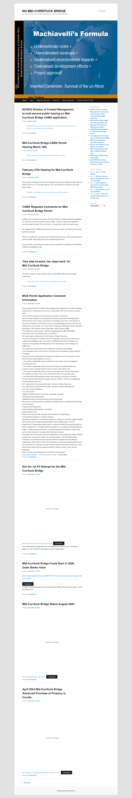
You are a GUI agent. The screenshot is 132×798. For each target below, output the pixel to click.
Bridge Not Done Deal (43, 100)
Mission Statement (68, 100)
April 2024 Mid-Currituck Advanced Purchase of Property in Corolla (41, 772)
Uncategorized (32, 133)
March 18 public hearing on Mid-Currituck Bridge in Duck (46, 155)
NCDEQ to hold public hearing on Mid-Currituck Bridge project (47, 192)
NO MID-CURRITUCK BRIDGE (44, 11)
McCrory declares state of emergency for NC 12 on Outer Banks (99, 178)
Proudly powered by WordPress (66, 791)
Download (58, 543)
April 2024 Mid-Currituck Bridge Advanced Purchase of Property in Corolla (44, 693)
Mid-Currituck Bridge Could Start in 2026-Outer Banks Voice (99, 151)
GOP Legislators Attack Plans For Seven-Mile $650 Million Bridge (99, 185)
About (31, 100)
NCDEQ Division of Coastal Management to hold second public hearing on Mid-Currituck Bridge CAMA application (48, 113)
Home (25, 100)
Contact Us (56, 100)
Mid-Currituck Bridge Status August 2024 (48, 604)
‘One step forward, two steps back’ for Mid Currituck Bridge (46, 281)
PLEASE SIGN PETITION (85, 100)
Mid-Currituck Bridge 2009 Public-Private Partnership (37, 543)
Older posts (26, 783)
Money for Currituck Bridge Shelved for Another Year (99, 196)
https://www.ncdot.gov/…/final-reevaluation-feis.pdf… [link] (40, 454)
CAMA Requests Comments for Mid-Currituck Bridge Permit (99, 131)
